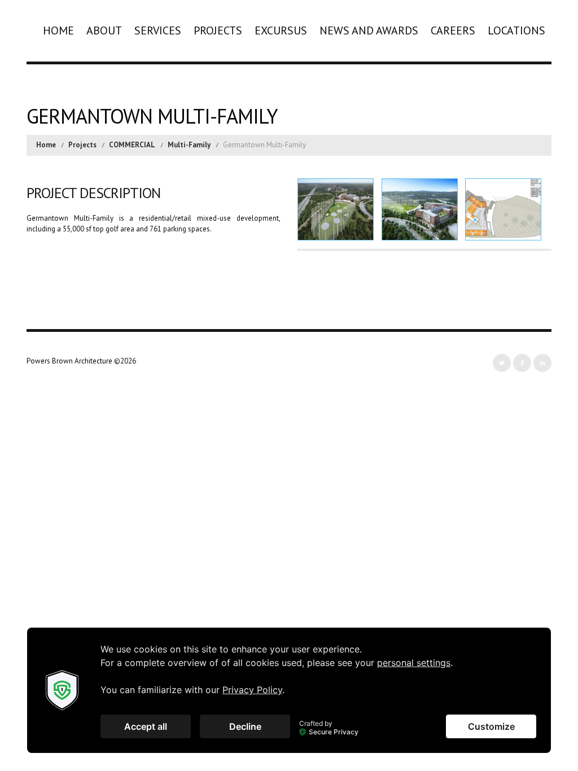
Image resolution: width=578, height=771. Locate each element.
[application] (289, 690)
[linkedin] (542, 363)
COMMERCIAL (132, 145)
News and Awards (368, 30)
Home (58, 30)
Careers (453, 30)
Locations (516, 30)
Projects (218, 30)
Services (157, 30)
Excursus (281, 30)
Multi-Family (189, 145)
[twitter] (502, 363)
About (104, 30)
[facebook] (522, 363)
